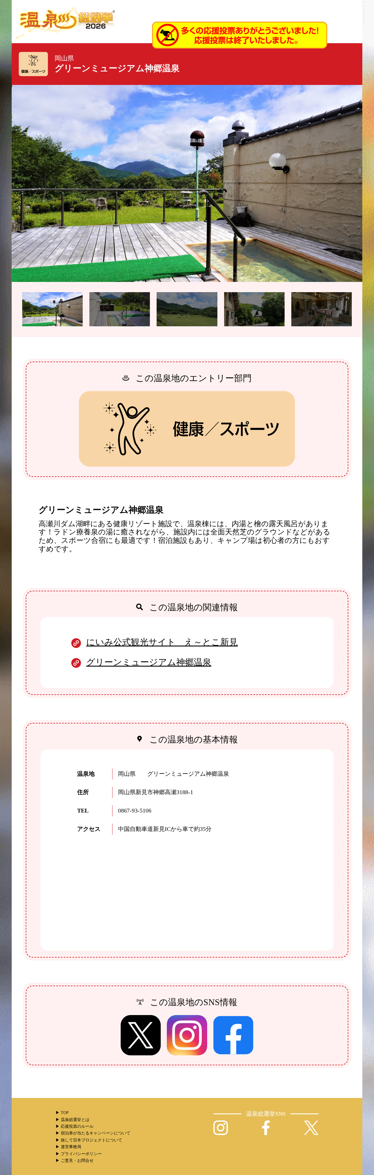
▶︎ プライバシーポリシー (79, 1154)
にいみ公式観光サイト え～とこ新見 (162, 642)
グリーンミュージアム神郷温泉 (148, 662)
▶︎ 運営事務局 (68, 1147)
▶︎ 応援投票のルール (75, 1126)
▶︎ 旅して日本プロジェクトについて (89, 1140)
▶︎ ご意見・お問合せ (75, 1160)
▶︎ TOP (62, 1113)
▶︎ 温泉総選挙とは (72, 1120)
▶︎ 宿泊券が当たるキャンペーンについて (93, 1133)
